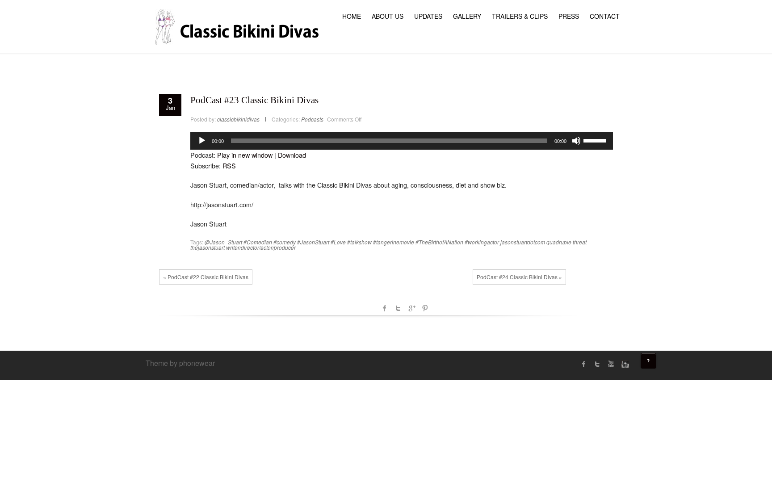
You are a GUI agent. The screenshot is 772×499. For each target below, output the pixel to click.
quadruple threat (566, 242)
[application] (401, 141)
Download (292, 154)
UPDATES (428, 16)
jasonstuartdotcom (522, 242)
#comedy (284, 242)
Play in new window (245, 154)
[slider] (595, 140)
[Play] (201, 140)
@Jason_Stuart (223, 242)
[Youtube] (610, 364)
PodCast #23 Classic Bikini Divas (254, 100)
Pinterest (425, 308)
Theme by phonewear (180, 363)
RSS (229, 165)
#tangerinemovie (393, 242)
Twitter (398, 308)
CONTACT (605, 16)
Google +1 (411, 308)
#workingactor (482, 242)
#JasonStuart (313, 242)
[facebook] (584, 364)
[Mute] (576, 140)
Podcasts (312, 119)
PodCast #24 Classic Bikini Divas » (519, 277)
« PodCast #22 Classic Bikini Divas (205, 277)
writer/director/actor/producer (261, 247)
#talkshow (359, 242)
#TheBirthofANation (439, 242)
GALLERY (467, 16)
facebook (384, 308)
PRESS (568, 16)
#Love (338, 242)
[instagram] (624, 364)
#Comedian (257, 242)
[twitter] (597, 364)
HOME (351, 16)
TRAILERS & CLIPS (520, 16)
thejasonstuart (207, 247)
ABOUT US (387, 16)
